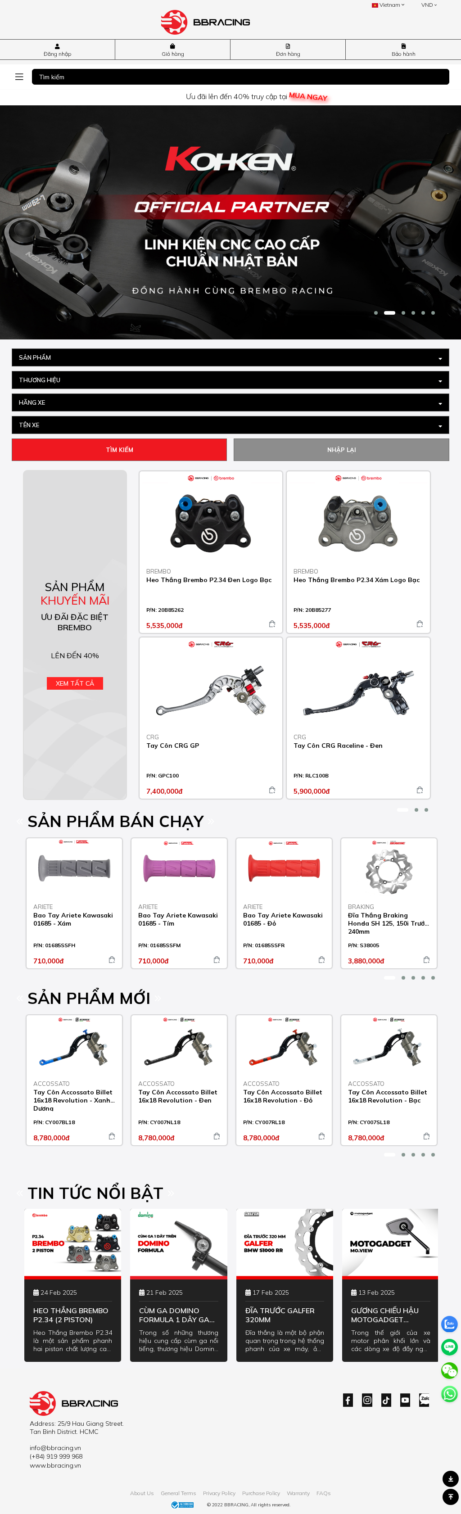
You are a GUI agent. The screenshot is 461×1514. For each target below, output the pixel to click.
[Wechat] (449, 1370)
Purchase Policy (261, 1493)
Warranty (298, 1493)
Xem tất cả (75, 683)
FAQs (323, 1493)
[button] (376, 313)
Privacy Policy (219, 1493)
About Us (142, 1493)
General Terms (178, 1493)
